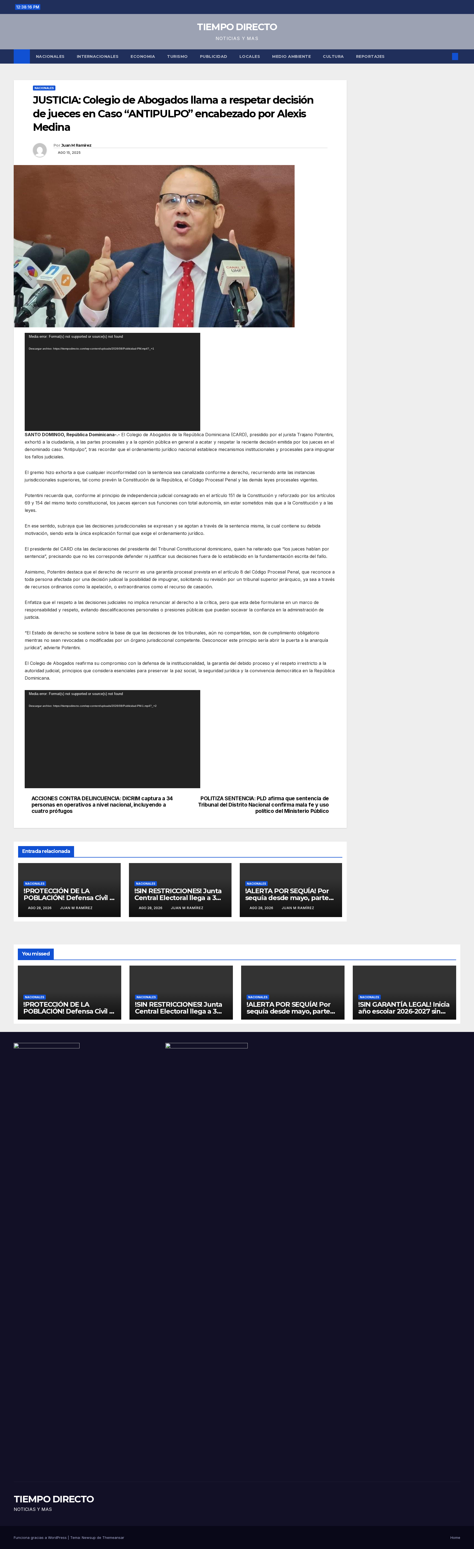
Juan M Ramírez (76, 145)
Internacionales (98, 56)
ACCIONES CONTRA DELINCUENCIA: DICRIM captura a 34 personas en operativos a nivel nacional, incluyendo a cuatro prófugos (102, 804)
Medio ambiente (291, 56)
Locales (249, 56)
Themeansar (113, 1537)
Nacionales (50, 56)
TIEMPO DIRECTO (237, 27)
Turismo (177, 56)
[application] (112, 382)
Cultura (333, 56)
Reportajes (370, 56)
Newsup (89, 1537)
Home (455, 1537)
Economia (143, 56)
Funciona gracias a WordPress (41, 1537)
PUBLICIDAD (213, 56)
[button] (446, 56)
